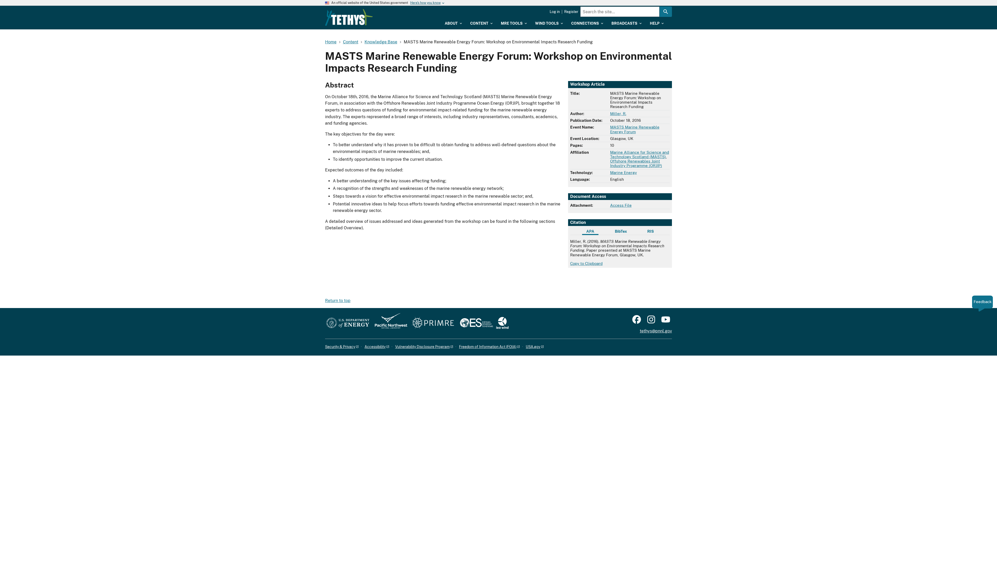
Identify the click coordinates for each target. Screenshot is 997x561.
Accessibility (375, 347)
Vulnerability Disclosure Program (422, 347)
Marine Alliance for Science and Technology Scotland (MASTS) (639, 154)
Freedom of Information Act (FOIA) (487, 347)
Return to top (338, 300)
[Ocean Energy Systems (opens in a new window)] (477, 323)
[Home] (349, 17)
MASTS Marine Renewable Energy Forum (634, 129)
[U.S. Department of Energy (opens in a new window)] (347, 323)
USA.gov (533, 347)
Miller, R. (618, 113)
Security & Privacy (340, 347)
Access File (621, 205)
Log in (555, 12)
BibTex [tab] (621, 231)
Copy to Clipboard (586, 263)
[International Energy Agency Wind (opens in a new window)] (502, 323)
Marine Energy (623, 172)
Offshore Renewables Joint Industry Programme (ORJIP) (636, 163)
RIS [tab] (650, 231)
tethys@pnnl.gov (656, 331)
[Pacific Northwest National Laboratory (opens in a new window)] (388, 323)
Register (571, 12)
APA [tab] (590, 231)
